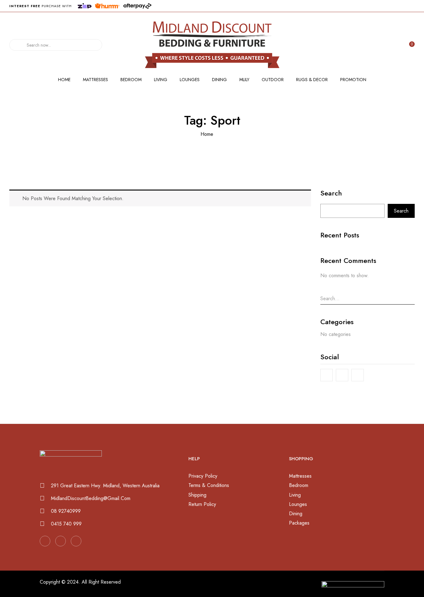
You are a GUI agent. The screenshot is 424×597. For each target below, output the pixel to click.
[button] (411, 44)
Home (207, 134)
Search (331, 194)
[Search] (16, 44)
